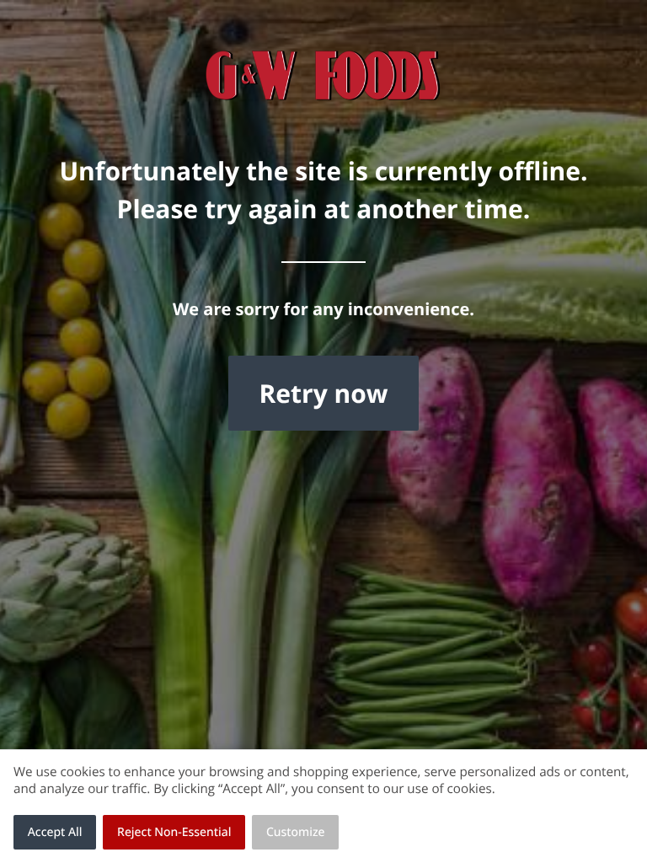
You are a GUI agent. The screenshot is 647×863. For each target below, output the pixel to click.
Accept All (55, 832)
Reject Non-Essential (174, 832)
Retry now (323, 393)
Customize (295, 832)
